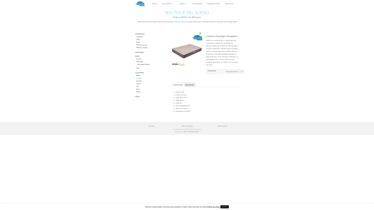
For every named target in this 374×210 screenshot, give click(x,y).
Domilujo (139, 78)
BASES (181, 4)
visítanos (183, 22)
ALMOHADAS (197, 4)
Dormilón (139, 81)
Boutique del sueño (187, 13)
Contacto (229, 4)
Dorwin (138, 84)
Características (178, 85)
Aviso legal (152, 126)
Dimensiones (211, 71)
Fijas (137, 68)
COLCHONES (167, 4)
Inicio (154, 4)
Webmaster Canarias (193, 131)
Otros (138, 39)
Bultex (138, 75)
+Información (189, 85)
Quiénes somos (213, 4)
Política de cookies (222, 126)
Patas (138, 42)
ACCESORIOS (139, 34)
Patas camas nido (141, 45)
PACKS (137, 97)
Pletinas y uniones (142, 48)
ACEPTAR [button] (225, 207)
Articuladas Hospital (143, 64)
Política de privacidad (187, 126)
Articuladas (139, 62)
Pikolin (138, 92)
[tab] (178, 85)
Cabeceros (139, 37)
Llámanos (176, 22)
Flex (137, 86)
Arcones (138, 59)
